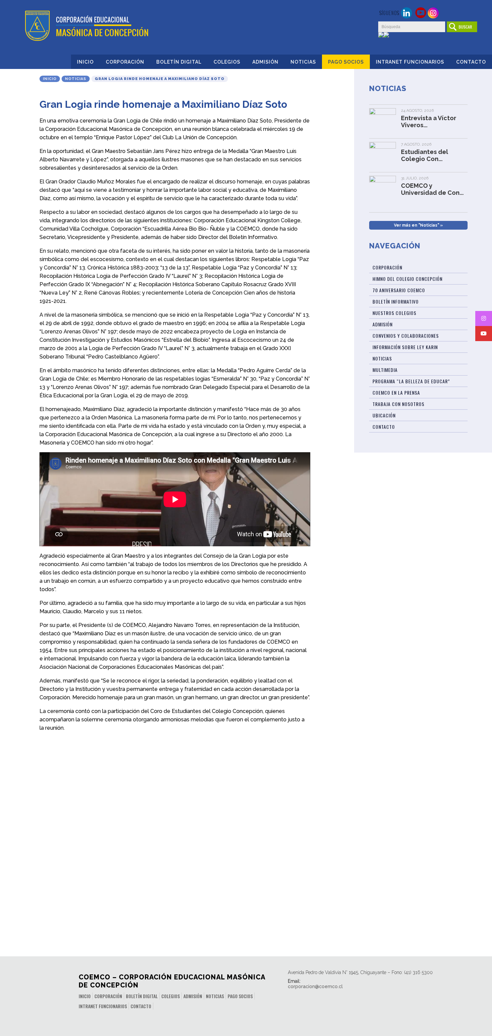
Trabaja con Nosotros (398, 403)
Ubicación (384, 415)
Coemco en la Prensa (396, 392)
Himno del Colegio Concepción (407, 278)
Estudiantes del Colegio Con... (424, 155)
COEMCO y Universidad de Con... (432, 189)
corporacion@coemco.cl (315, 986)
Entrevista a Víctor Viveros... (428, 121)
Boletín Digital (178, 62)
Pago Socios (346, 62)
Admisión (265, 62)
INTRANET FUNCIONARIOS (410, 62)
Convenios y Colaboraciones (406, 335)
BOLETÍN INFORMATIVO (396, 301)
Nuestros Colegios (394, 312)
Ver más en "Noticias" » (418, 225)
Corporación (125, 62)
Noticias (303, 62)
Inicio (85, 62)
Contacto (471, 62)
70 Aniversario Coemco (399, 290)
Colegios (227, 62)
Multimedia (385, 369)
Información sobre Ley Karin (405, 346)
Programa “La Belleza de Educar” (411, 381)
